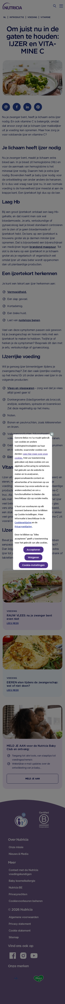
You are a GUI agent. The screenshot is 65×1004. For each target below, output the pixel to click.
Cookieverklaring (23, 522)
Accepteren (33, 549)
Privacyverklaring (23, 526)
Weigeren (33, 557)
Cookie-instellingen (33, 565)
